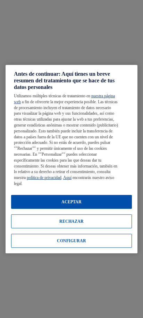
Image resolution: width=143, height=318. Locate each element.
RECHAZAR (71, 221)
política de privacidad (44, 177)
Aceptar (71, 201)
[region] (71, 159)
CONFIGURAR (71, 240)
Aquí (67, 177)
